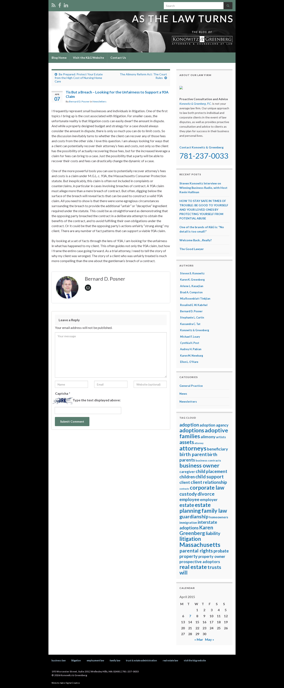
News (183, 393)
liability (213, 533)
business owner (199, 465)
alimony (208, 436)
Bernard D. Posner (79, 101)
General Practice (191, 385)
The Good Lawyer (191, 249)
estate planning (195, 507)
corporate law (207, 487)
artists (221, 437)
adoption (189, 425)
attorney (199, 443)
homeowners (218, 517)
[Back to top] (274, 678)
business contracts (208, 460)
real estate (193, 566)
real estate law (170, 660)
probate (221, 550)
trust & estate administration (141, 660)
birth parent (193, 454)
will (183, 573)
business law (59, 660)
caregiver (187, 471)
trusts (214, 567)
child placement (211, 471)
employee (189, 499)
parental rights (196, 551)
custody (188, 494)
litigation (190, 539)
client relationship (209, 482)
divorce (206, 494)
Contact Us (118, 57)
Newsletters (99, 101)
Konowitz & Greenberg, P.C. (195, 103)
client (184, 482)
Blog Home (59, 57)
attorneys (192, 448)
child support (209, 476)
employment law (95, 660)
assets (186, 442)
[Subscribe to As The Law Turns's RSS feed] (54, 4)
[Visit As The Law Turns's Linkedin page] (66, 4)
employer (209, 499)
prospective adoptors (199, 561)
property (188, 556)
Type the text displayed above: (97, 400)
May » (209, 639)
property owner (211, 556)
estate (186, 505)
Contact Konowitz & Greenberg (201, 147)
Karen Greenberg (196, 530)
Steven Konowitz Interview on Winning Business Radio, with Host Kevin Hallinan (203, 188)
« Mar (198, 639)
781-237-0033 (203, 155)
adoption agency (214, 425)
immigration (188, 522)
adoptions (191, 430)
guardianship (194, 516)
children (187, 476)
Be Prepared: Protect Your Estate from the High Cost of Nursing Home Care (79, 77)
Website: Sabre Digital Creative (66, 683)
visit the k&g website (195, 660)
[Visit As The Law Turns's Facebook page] (59, 4)
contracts (184, 488)
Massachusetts (199, 544)
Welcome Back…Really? (195, 240)
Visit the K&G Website (88, 57)
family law (214, 510)
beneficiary (217, 449)
